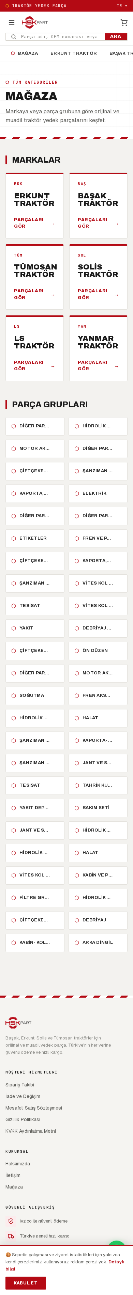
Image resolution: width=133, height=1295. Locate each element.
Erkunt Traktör (73, 53)
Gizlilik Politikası (22, 1119)
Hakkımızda (17, 1164)
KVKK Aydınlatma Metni (30, 1131)
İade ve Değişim (22, 1096)
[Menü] (11, 22)
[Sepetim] (124, 22)
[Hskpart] (35, 22)
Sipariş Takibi (19, 1085)
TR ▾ (122, 6)
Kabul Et (26, 1283)
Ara (115, 36)
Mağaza (24, 53)
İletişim (12, 1175)
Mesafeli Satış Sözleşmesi (33, 1108)
